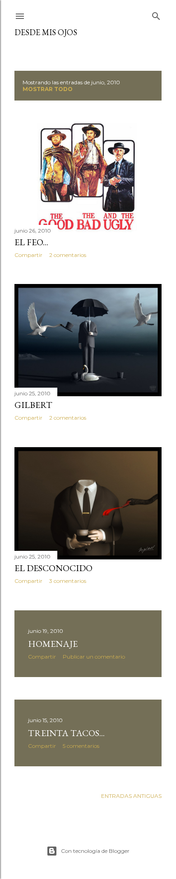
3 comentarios (67, 580)
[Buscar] (156, 14)
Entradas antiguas (131, 795)
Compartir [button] (28, 255)
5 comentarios (81, 745)
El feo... (31, 242)
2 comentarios (67, 255)
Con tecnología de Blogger (95, 850)
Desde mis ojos (45, 32)
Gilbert (33, 405)
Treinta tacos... (66, 733)
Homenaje (53, 644)
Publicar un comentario (94, 656)
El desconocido (53, 568)
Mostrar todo (48, 89)
